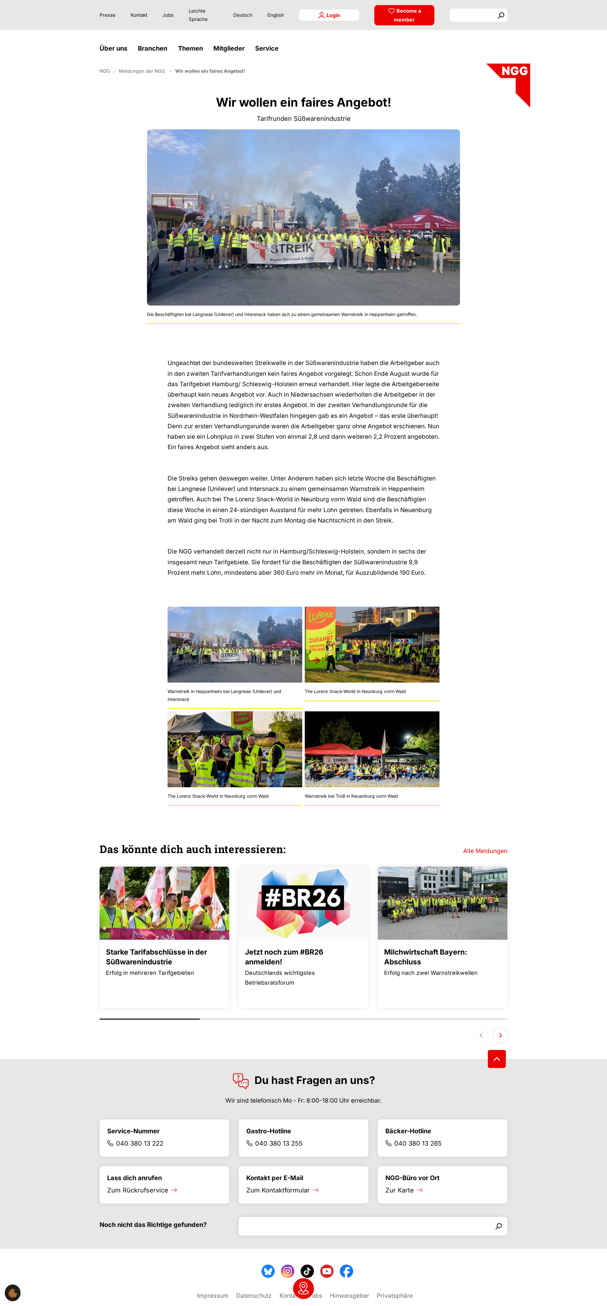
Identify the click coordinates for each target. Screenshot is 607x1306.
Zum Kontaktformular (278, 1190)
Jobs (168, 15)
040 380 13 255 (279, 1143)
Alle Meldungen (485, 851)
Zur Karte (399, 1190)
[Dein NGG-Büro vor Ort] (303, 1289)
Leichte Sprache (198, 15)
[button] (115, 48)
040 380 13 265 (418, 1143)
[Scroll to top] (497, 1059)
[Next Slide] (500, 1035)
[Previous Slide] (481, 1035)
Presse (107, 15)
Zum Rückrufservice (137, 1190)
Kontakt (139, 15)
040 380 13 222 (139, 1143)
